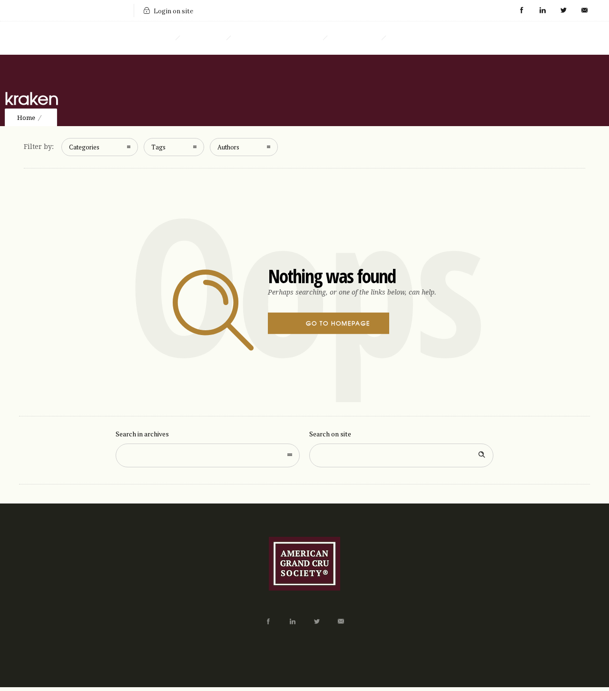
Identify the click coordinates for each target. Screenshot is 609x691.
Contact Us (414, 38)
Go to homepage (338, 323)
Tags (158, 147)
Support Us (354, 38)
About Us (203, 38)
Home (158, 38)
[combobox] (208, 455)
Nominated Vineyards (276, 38)
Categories (84, 147)
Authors (228, 147)
